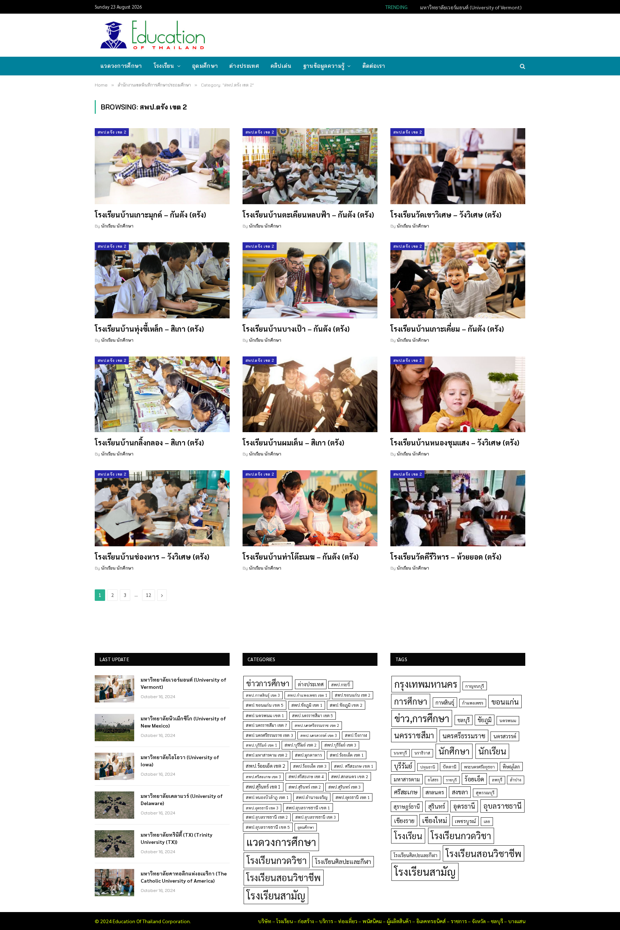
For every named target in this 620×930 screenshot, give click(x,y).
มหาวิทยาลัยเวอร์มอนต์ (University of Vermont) (183, 683)
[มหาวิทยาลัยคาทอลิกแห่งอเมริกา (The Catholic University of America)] (114, 882)
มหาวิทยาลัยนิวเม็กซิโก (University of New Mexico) (468, 7)
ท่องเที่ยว (347, 921)
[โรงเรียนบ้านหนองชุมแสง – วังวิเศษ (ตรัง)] (457, 394)
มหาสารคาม (407, 779)
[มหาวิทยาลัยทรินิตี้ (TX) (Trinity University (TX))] (114, 843)
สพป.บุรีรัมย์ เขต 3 (340, 745)
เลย (487, 821)
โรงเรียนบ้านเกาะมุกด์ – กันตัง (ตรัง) (150, 214)
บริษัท (264, 921)
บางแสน (516, 921)
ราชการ (459, 921)
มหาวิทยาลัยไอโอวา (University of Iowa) (180, 760)
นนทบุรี (400, 753)
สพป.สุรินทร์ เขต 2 (304, 787)
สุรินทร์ (436, 806)
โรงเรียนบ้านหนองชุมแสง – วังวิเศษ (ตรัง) (454, 442)
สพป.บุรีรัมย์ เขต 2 (300, 745)
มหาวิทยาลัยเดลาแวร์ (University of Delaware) (182, 799)
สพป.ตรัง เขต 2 (112, 132)
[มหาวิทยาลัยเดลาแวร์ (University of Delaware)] (114, 805)
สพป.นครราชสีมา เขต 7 (266, 725)
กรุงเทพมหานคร (425, 684)
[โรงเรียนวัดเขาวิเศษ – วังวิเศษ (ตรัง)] (457, 166)
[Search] (521, 66)
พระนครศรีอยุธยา (479, 767)
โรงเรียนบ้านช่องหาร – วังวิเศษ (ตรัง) (152, 556)
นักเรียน (492, 751)
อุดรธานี (464, 806)
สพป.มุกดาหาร (308, 755)
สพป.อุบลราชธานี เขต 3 (315, 817)
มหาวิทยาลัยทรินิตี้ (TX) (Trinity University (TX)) (176, 838)
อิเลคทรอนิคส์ (431, 921)
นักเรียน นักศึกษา (117, 226)
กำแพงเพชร (472, 703)
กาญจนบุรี (474, 686)
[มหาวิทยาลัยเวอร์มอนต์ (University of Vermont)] (114, 688)
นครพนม (507, 720)
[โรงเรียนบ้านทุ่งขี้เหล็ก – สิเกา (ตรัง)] (162, 280)
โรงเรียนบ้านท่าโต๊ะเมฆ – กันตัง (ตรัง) (300, 556)
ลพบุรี (497, 779)
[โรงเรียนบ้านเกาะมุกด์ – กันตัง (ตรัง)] (162, 166)
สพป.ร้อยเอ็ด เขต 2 (265, 765)
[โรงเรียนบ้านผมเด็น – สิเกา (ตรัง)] (310, 394)
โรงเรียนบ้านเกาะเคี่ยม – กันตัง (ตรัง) (447, 328)
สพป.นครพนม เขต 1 (265, 715)
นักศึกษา (454, 751)
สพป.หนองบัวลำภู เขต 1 (267, 797)
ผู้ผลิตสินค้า (399, 921)
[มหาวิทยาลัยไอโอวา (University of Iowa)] (114, 766)
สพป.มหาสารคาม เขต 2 (266, 755)
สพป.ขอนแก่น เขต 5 (264, 705)
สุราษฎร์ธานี (407, 806)
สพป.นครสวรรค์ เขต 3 (318, 735)
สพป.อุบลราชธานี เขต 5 (268, 827)
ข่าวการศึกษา (268, 683)
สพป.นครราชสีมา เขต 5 (312, 715)
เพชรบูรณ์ (465, 821)
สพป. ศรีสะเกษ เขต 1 (354, 766)
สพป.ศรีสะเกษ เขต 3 (263, 776)
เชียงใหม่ (434, 820)
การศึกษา (410, 701)
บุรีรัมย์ (403, 766)
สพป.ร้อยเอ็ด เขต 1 (346, 755)
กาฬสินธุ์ (445, 702)
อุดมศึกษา (205, 65)
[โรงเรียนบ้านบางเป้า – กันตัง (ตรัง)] (310, 280)
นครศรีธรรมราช (463, 736)
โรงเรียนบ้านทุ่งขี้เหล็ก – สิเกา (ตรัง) (149, 328)
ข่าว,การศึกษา (421, 718)
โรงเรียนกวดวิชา (276, 860)
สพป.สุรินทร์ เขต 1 (263, 787)
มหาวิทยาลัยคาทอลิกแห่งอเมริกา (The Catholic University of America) (184, 877)
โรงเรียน (164, 65)
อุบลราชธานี (502, 805)
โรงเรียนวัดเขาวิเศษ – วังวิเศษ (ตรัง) (445, 214)
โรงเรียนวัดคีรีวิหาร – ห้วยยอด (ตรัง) (445, 556)
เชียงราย (404, 820)
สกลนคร (435, 792)
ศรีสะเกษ (406, 792)
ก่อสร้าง (306, 921)
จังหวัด (479, 921)
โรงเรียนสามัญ (275, 895)
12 (148, 595)
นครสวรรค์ (504, 736)
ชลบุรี (463, 719)
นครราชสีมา (414, 735)
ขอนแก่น (505, 701)
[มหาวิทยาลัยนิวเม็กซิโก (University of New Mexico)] (114, 727)
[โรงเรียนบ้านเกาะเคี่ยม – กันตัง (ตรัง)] (457, 280)
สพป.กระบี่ (340, 684)
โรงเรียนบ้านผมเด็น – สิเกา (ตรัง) (293, 442)
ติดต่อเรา (373, 65)
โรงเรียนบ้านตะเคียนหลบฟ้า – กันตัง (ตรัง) (308, 214)
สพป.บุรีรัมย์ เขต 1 (261, 745)
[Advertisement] (394, 34)
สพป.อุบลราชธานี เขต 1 (308, 807)
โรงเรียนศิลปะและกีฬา (343, 861)
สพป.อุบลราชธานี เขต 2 (267, 817)
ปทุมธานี (427, 767)
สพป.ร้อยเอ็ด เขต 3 (310, 766)
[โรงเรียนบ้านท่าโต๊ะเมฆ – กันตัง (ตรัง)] (310, 508)
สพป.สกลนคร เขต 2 (349, 776)
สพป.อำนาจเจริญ (312, 797)
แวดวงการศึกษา (121, 65)
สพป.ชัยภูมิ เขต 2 (346, 705)
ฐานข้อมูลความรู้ (324, 65)
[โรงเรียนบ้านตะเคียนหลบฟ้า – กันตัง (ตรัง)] (310, 166)
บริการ (326, 921)
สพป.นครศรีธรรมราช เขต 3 (269, 735)
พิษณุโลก (511, 766)
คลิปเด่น (281, 65)
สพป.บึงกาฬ (356, 735)
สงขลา (460, 792)
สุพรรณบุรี (485, 792)
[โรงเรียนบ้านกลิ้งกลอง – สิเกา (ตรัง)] (162, 394)
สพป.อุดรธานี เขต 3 (262, 807)
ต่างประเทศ (244, 65)
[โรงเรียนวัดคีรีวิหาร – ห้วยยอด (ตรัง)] (457, 508)
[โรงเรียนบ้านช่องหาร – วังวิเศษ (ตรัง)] (162, 508)
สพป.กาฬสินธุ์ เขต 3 (263, 695)
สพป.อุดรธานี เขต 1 (352, 797)
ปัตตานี (449, 767)
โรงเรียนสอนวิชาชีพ (283, 877)
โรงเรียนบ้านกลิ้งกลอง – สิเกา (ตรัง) (149, 442)
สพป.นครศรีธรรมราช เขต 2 (317, 725)
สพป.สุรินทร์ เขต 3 (344, 787)
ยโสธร (433, 779)
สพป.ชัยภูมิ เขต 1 (306, 705)
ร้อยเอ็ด (474, 779)
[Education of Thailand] (153, 35)
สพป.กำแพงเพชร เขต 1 (307, 695)
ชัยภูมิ (485, 720)
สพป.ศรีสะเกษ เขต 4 (306, 776)
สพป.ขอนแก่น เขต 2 (352, 695)
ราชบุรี (451, 779)
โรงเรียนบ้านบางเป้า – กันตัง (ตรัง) (296, 328)
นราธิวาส (422, 753)
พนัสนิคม (372, 921)
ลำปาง (515, 779)
